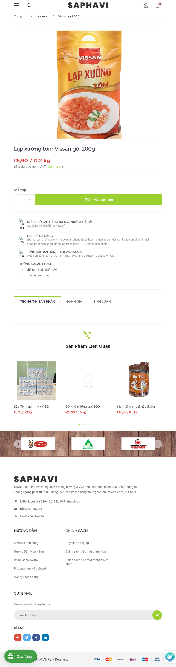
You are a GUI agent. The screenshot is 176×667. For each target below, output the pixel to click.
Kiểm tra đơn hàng (26, 543)
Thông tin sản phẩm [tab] (37, 301)
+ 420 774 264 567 (32, 516)
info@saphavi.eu (31, 508)
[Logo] (88, 5)
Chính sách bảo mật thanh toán (86, 551)
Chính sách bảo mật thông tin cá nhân (87, 562)
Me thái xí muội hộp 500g (136, 406)
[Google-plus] (17, 637)
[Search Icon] (29, 5)
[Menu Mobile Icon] (16, 5)
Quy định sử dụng (77, 543)
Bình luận (102, 301)
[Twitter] (27, 637)
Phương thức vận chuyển (30, 568)
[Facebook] (36, 637)
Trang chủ (21, 16)
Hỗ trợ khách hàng (26, 577)
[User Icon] (146, 5)
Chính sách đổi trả (26, 560)
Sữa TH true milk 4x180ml (33, 406)
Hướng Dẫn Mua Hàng (29, 551)
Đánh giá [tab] (74, 301)
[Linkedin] (45, 637)
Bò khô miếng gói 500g (83, 406)
